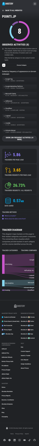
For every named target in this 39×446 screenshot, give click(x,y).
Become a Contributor (8, 400)
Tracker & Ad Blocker (9, 317)
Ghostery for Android (28, 338)
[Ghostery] (7, 3)
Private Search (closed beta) (11, 321)
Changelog (5, 416)
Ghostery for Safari (27, 325)
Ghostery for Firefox (27, 321)
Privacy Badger (6, 370)
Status (3, 387)
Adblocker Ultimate (7, 357)
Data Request (24, 360)
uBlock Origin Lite (7, 378)
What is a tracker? (10, 216)
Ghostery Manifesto (7, 391)
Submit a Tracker (25, 355)
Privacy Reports (6, 395)
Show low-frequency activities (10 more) (19, 139)
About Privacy (25, 368)
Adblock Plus (5, 353)
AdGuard (4, 349)
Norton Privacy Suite (7, 361)
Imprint (27, 434)
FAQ (22, 347)
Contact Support (25, 351)
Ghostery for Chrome (28, 317)
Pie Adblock (5, 365)
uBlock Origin (5, 374)
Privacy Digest (8, 329)
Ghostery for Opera (27, 329)
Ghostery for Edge (27, 334)
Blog (3, 412)
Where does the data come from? (15, 219)
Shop (3, 408)
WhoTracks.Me (8, 325)
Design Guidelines (26, 364)
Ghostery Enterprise (7, 404)
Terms (12, 434)
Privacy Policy (19, 434)
